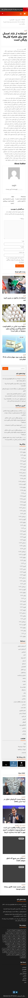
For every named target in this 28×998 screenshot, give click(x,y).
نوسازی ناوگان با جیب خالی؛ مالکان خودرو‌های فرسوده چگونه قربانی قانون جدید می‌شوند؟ (15, 420)
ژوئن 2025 (23, 490)
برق (7, 933)
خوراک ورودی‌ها (22, 746)
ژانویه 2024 (23, 540)
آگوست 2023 (22, 554)
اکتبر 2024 (23, 513)
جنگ (10, 938)
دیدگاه (22, 219)
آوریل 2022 (23, 601)
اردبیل (24, 661)
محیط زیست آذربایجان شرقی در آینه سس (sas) (14, 800)
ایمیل (22, 247)
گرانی (9, 954)
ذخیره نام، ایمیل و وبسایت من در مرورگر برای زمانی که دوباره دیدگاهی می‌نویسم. (15, 260)
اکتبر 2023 (23, 549)
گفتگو (24, 722)
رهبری (23, 943)
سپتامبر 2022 (22, 587)
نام (23, 241)
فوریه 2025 (23, 502)
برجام (11, 933)
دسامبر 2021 (22, 613)
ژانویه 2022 (23, 610)
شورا (24, 946)
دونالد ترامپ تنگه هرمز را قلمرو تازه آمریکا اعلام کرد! (14, 909)
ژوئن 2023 (23, 560)
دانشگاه (24, 690)
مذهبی (24, 728)
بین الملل (23, 669)
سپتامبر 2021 (22, 622)
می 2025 (23, 493)
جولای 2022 (23, 592)
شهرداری (8, 943)
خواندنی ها (23, 687)
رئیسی (5, 941)
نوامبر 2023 (23, 546)
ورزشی (24, 731)
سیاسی (24, 705)
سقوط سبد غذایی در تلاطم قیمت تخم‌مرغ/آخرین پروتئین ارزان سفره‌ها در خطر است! (14, 328)
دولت (10, 941)
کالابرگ (23, 954)
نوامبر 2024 (23, 511)
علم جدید (23, 707)
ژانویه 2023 (23, 575)
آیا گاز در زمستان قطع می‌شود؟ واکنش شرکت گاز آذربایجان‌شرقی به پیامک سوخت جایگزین (14, 413)
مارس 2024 (23, 534)
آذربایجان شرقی (22, 646)
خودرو (19, 941)
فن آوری (24, 716)
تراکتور (23, 938)
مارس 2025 (23, 499)
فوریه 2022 (23, 607)
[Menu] (20, 14)
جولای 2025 (23, 487)
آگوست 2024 (22, 519)
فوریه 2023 (23, 572)
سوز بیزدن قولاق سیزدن (20, 702)
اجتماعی (24, 652)
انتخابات (17, 933)
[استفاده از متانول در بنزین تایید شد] (14, 285)
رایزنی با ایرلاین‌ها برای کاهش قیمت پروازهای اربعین (8, 200)
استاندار (23, 933)
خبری (24, 684)
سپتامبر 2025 (22, 481)
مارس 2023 (23, 569)
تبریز (9, 935)
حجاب (4, 938)
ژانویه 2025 (23, 505)
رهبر (24, 693)
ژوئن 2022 (23, 595)
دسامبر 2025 (22, 473)
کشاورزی (17, 954)
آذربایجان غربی (22, 649)
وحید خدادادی (13, 951)
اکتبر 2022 (23, 584)
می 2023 (23, 563)
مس (4, 949)
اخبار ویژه (23, 658)
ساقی (13, 943)
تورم (14, 938)
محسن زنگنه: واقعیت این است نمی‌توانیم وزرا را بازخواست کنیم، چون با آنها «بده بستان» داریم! (14, 830)
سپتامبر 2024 (22, 516)
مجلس (23, 949)
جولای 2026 (23, 452)
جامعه (24, 678)
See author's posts (19, 189)
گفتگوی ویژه (23, 725)
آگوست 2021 (22, 625)
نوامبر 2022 (23, 581)
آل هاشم (19, 930)
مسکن (23, 951)
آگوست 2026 (22, 449)
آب (24, 930)
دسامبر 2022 (22, 578)
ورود (24, 744)
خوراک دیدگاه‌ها (22, 749)
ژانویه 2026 (23, 470)
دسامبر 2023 (22, 543)
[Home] (25, 14)
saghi (14, 185)
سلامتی (24, 699)
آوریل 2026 (23, 461)
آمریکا (13, 930)
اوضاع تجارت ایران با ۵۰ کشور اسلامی (20, 199)
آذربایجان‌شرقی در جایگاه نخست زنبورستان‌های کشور (14, 911)
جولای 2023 (23, 557)
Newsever (6, 996)
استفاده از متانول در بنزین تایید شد (15, 299)
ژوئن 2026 (23, 455)
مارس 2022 (23, 604)
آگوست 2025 (22, 484)
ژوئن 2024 (23, 525)
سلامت (24, 696)
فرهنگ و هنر (22, 713)
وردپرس (24, 752)
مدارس (18, 949)
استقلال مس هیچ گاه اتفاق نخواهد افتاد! (15, 859)
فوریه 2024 (23, 537)
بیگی (14, 935)
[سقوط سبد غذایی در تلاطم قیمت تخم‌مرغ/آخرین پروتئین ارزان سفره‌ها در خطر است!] (14, 313)
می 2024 (23, 528)
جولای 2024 (23, 522)
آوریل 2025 (23, 496)
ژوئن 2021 (23, 630)
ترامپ (4, 935)
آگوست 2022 (22, 590)
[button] (20, 14)
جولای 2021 (23, 628)
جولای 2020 (23, 636)
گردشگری (23, 957)
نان (19, 951)
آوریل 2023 (23, 566)
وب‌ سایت (21, 252)
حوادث (24, 681)
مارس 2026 (23, 464)
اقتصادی (25, 30)
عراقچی (19, 946)
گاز (12, 954)
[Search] (3, 13)
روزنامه (18, 943)
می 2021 (24, 633)
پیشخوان (23, 672)
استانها (24, 664)
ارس (9, 930)
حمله (24, 941)
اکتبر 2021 (23, 619)
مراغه (13, 949)
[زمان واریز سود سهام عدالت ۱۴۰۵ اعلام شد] (14, 344)
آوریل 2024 (23, 531)
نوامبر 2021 (23, 616)
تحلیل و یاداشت (21, 675)
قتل (9, 946)
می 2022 (23, 598)
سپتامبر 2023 (22, 552)
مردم (8, 949)
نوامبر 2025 (23, 476)
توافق (19, 938)
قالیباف (13, 946)
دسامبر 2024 (22, 508)
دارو (14, 941)
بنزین (23, 935)
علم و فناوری (22, 710)
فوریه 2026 (23, 467)
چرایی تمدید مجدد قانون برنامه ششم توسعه (14, 888)
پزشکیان (5, 951)
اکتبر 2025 (23, 478)
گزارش (24, 719)
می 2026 (23, 458)
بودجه (18, 935)
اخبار (24, 655)
